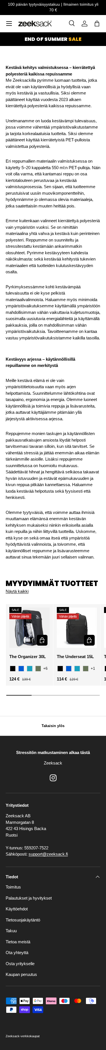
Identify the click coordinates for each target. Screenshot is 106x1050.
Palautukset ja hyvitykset (29, 898)
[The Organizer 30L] (29, 628)
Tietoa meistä (18, 941)
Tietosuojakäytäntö (23, 919)
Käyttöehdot (17, 908)
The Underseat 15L (75, 656)
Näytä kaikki (17, 591)
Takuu (11, 930)
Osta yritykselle (20, 963)
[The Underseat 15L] (77, 628)
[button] (97, 23)
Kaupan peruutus (21, 974)
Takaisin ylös (53, 726)
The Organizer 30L (27, 656)
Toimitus (13, 887)
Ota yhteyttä (17, 952)
